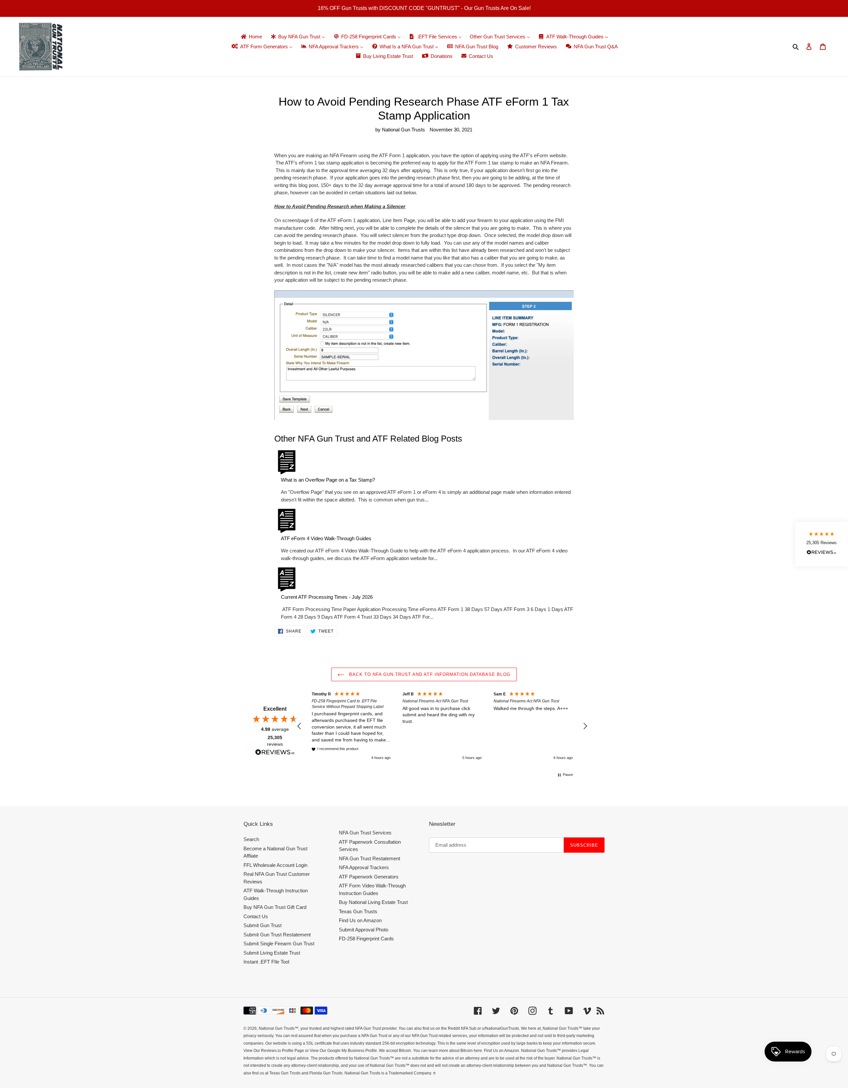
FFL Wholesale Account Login (275, 865)
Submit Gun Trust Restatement (277, 934)
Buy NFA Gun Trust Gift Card (274, 907)
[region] (442, 726)
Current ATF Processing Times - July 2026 (327, 597)
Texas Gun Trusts (358, 911)
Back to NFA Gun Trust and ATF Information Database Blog (428, 674)
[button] (299, 726)
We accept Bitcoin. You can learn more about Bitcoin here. (431, 1050)
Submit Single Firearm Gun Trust (278, 943)
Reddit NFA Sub (462, 1028)
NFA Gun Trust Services (365, 832)
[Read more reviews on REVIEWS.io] (275, 753)
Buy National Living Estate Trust (373, 902)
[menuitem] (251, 37)
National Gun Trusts (276, 1028)
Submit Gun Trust (262, 925)
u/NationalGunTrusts (500, 1028)
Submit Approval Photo (363, 929)
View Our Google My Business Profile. (344, 1050)
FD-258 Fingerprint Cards (366, 938)
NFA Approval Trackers (364, 867)
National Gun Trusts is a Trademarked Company (387, 1073)
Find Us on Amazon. (502, 1050)
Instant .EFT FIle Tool (266, 962)
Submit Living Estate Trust (271, 953)
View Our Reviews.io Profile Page (273, 1050)
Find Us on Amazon (360, 920)
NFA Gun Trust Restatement (369, 858)
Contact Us (255, 916)
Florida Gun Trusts (326, 1073)
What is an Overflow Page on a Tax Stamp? (328, 480)
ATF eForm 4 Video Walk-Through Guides (326, 538)
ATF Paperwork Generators (368, 876)
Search (251, 839)
